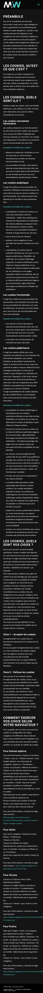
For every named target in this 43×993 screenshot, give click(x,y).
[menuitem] (38, 4)
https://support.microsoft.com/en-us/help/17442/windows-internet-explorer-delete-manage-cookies (21, 820)
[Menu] (38, 4)
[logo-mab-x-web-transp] (17, 4)
